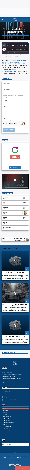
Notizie (5, 414)
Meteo (4, 202)
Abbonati (5, 424)
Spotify (7, 62)
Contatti (5, 433)
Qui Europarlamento (9, 422)
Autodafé (5, 222)
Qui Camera (7, 420)
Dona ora (5, 435)
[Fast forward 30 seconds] (14, 53)
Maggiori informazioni (15, 167)
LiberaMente (5, 212)
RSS (3, 62)
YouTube (11, 62)
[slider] (26, 49)
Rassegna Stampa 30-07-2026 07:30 (15, 336)
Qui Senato (7, 418)
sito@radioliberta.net (9, 397)
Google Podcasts (21, 60)
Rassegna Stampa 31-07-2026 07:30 (15, 272)
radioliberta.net (8, 391)
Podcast (5, 412)
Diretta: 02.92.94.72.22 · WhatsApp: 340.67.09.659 (16, 394)
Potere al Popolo (7, 227)
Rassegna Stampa (7, 197)
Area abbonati (7, 426)
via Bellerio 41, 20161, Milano (11, 400)
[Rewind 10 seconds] (8, 53)
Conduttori (7, 431)
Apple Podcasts (11, 60)
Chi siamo (5, 428)
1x (10, 53)
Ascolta (5, 408)
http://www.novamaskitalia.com (10, 71)
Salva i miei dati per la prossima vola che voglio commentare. (16, 118)
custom (17, 62)
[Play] (9, 49)
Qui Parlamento (7, 416)
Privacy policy (7, 460)
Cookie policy (17, 460)
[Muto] (24, 49)
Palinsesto (5, 410)
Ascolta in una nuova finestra (16, 55)
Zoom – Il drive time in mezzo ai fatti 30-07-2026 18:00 (15, 305)
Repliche (5, 217)
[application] (17, 49)
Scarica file (5, 55)
